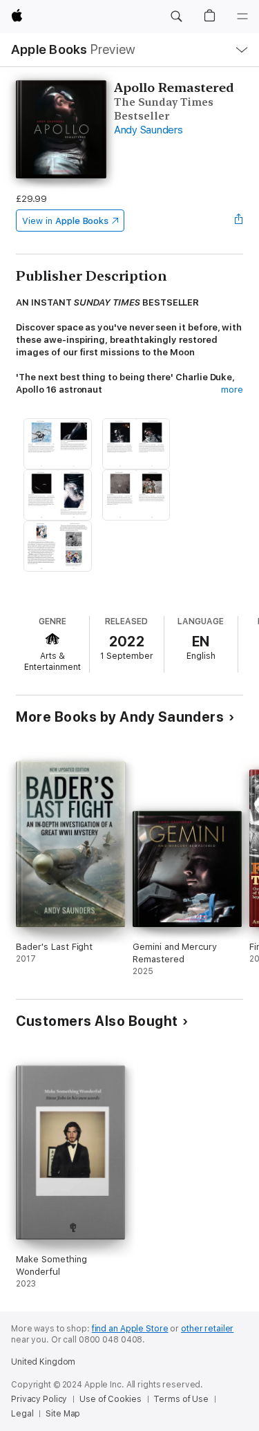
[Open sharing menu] (239, 220)
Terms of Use (181, 1399)
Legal (22, 1414)
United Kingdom (43, 1362)
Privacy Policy (39, 1399)
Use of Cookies (110, 1399)
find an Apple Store (130, 1329)
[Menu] (242, 16)
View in (65, 221)
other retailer (207, 1329)
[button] (176, 16)
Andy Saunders (148, 130)
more (232, 389)
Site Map (63, 1414)
